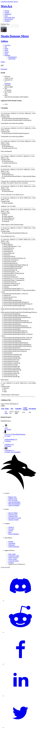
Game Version (25, 408)
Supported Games (13, 556)
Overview (8, 45)
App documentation (14, 502)
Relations (7, 55)
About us (11, 527)
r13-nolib (6, 412)
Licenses (11, 562)
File (6, 47)
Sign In (15, 1)
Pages (6, 53)
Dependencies (12, 57)
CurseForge (4, 1)
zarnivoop (8, 83)
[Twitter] (20, 727)
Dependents (11, 58)
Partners (10, 541)
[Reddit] (20, 632)
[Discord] (20, 600)
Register (10, 1)
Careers (10, 530)
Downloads (32, 408)
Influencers (11, 545)
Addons (4, 41)
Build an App (12, 497)
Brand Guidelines (13, 534)
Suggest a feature (13, 519)
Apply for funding (13, 505)
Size (12, 408)
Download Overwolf (14, 518)
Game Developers (13, 546)
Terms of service (13, 557)
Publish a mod (12, 498)
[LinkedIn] (20, 696)
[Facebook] (20, 664)
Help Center (12, 554)
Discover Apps (12, 514)
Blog (9, 532)
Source (7, 52)
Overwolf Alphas (13, 561)
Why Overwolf (12, 500)
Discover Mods (13, 513)
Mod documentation (14, 503)
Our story (11, 529)
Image (6, 48)
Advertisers (11, 543)
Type (2, 408)
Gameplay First (13, 516)
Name (7, 408)
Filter (3, 405)
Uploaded (18, 408)
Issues (6, 50)
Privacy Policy (12, 559)
